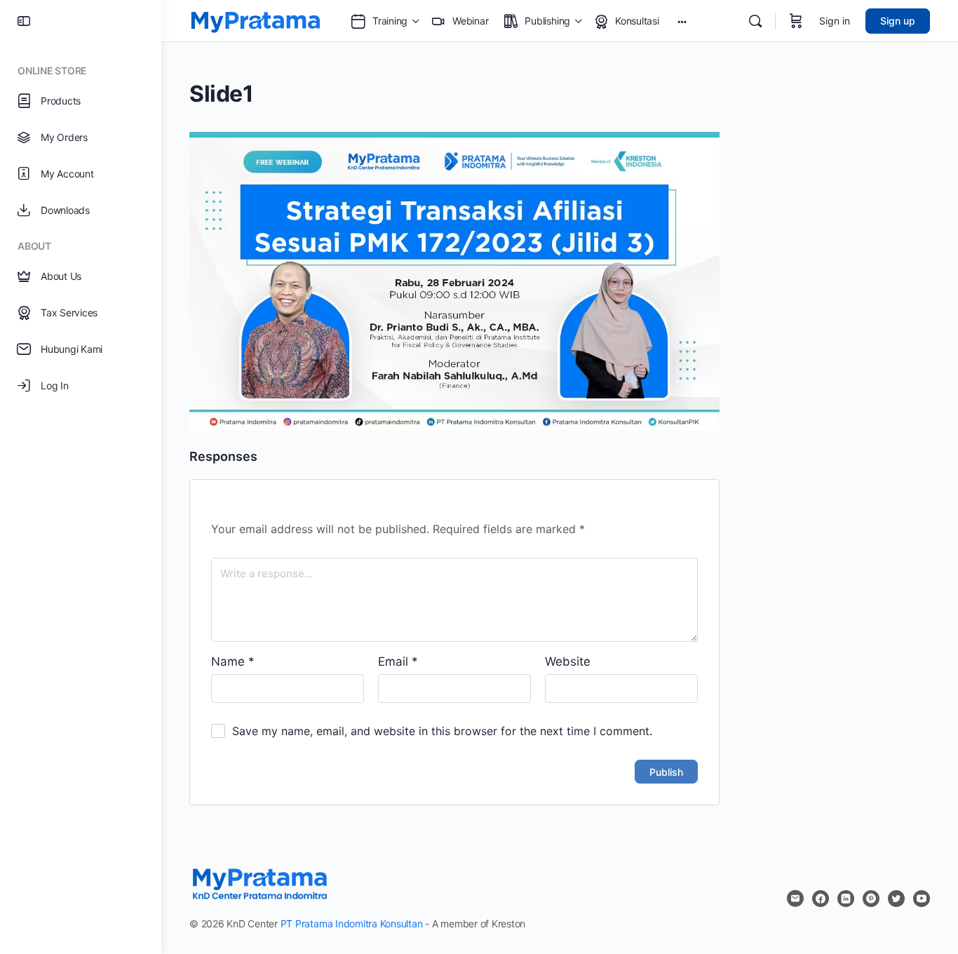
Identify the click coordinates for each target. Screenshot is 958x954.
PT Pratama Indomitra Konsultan (352, 923)
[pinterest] (871, 898)
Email (398, 661)
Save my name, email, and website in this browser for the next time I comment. (442, 731)
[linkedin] (845, 898)
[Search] (755, 21)
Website (568, 661)
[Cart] (796, 21)
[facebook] (820, 898)
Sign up (897, 21)
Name (233, 661)
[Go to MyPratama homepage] (255, 20)
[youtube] (921, 898)
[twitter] (896, 898)
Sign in (834, 21)
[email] (795, 898)
